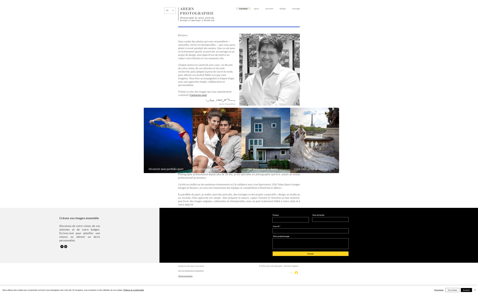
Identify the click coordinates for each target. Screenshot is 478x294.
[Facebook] (61, 246)
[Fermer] (475, 290)
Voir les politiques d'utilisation (191, 271)
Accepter (466, 290)
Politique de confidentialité (133, 290)
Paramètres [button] (439, 290)
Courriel (276, 226)
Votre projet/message (281, 236)
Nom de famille (318, 215)
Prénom (276, 215)
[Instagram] (65, 246)
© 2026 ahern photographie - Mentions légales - (279, 266)
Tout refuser (452, 290)
